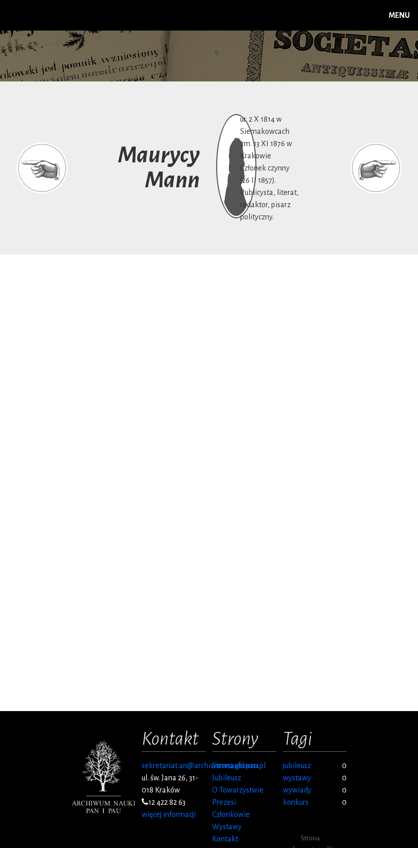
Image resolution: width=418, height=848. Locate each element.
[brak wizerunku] (236, 232)
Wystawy (227, 827)
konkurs (295, 802)
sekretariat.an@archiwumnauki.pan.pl (204, 765)
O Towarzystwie (238, 790)
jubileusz (297, 765)
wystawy (297, 778)
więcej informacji (169, 814)
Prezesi (224, 802)
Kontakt (225, 839)
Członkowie (231, 814)
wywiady (297, 790)
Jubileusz (226, 778)
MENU (399, 15)
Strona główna (235, 765)
